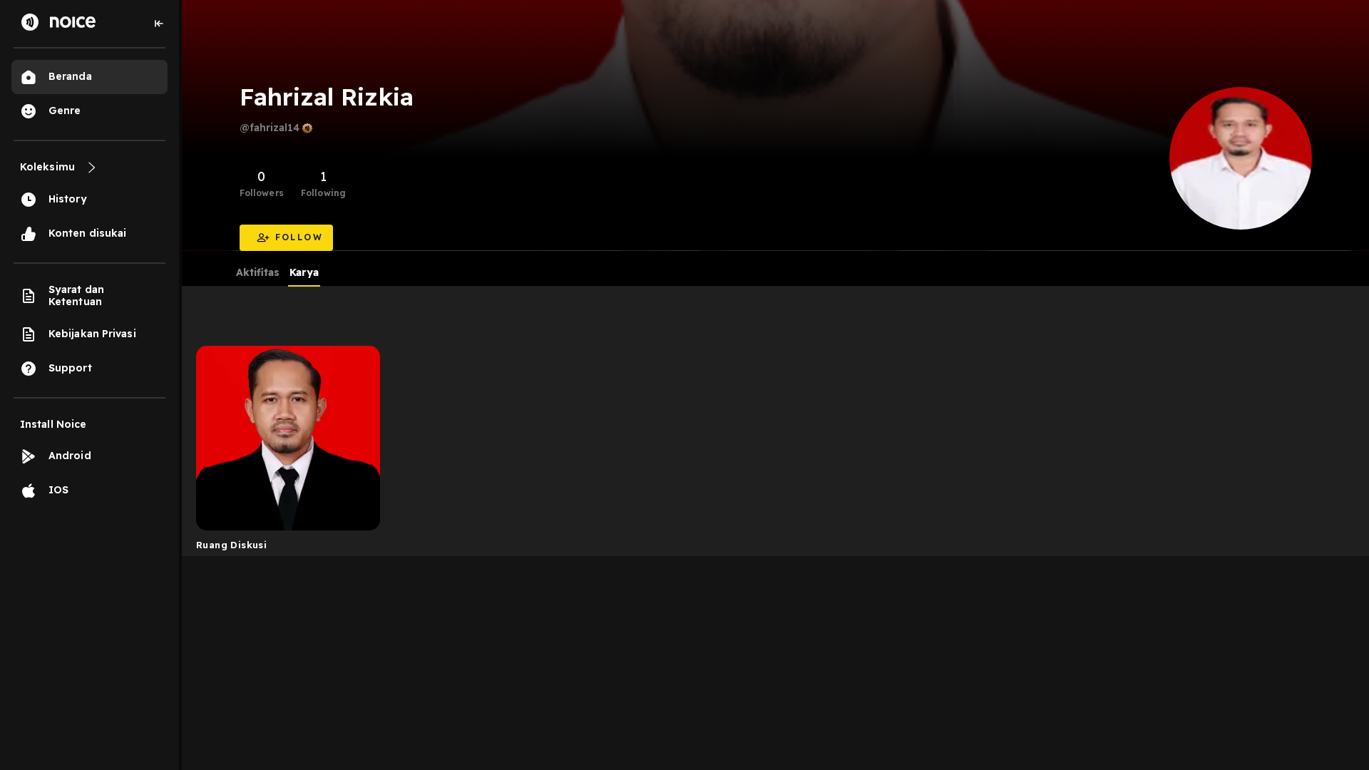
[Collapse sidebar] (159, 23)
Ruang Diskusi (231, 544)
